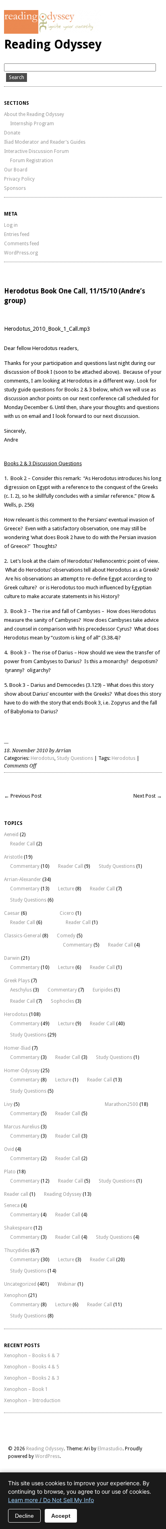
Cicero (67, 913)
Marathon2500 (121, 1104)
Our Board (15, 170)
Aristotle (13, 857)
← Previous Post (23, 796)
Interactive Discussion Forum (36, 151)
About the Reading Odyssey (34, 114)
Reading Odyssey (53, 44)
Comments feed (21, 243)
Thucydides (16, 1250)
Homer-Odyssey (21, 1070)
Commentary (24, 866)
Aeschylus (21, 990)
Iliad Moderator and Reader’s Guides (44, 142)
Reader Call (22, 844)
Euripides (103, 990)
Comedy (66, 936)
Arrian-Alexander (22, 879)
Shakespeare (18, 1228)
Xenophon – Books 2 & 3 (31, 1378)
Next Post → (147, 796)
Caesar (12, 913)
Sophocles (62, 1001)
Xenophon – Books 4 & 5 (31, 1367)
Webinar (67, 1284)
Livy (8, 1104)
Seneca (12, 1205)
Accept (61, 1516)
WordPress (47, 1456)
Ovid (9, 1149)
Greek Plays (17, 980)
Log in (11, 225)
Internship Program (32, 123)
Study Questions (75, 758)
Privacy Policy (19, 179)
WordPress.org (21, 253)
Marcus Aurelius (21, 1127)
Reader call (16, 1194)
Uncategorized (20, 1284)
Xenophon (15, 1295)
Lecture (66, 889)
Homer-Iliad (17, 1048)
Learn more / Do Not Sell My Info (51, 1499)
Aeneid (11, 834)
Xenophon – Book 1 (26, 1389)
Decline (24, 1516)
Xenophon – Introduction (32, 1400)
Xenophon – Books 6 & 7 (31, 1355)
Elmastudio (110, 1449)
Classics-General (22, 936)
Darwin (12, 958)
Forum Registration (31, 160)
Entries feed (16, 234)
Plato (10, 1172)
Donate (12, 133)
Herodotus (42, 758)
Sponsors (15, 188)
